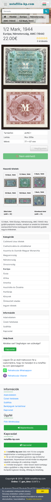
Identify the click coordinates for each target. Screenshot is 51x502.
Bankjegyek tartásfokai (14, 406)
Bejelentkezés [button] (26, 427)
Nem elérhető (26, 156)
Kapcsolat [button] (27, 445)
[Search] (46, 11)
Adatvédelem (9, 317)
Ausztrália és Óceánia (13, 287)
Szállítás (7, 326)
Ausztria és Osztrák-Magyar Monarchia (21, 250)
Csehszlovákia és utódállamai (17, 246)
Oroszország (9, 264)
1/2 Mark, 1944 (26, 21)
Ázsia (5, 273)
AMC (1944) (9, 21)
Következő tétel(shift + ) (40, 213)
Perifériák (7, 292)
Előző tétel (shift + (7, 213)
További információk (34, 499)
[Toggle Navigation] (5, 4)
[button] (45, 4)
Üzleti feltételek (10, 322)
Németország (36, 16)
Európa (23, 16)
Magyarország (10, 255)
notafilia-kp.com (22, 4)
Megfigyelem (40, 148)
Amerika (7, 282)
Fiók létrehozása (11, 421)
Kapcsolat (8, 331)
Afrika (6, 278)
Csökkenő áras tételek (13, 241)
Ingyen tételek (9, 305)
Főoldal (13, 16)
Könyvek (7, 296)
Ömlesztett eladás (11, 301)
